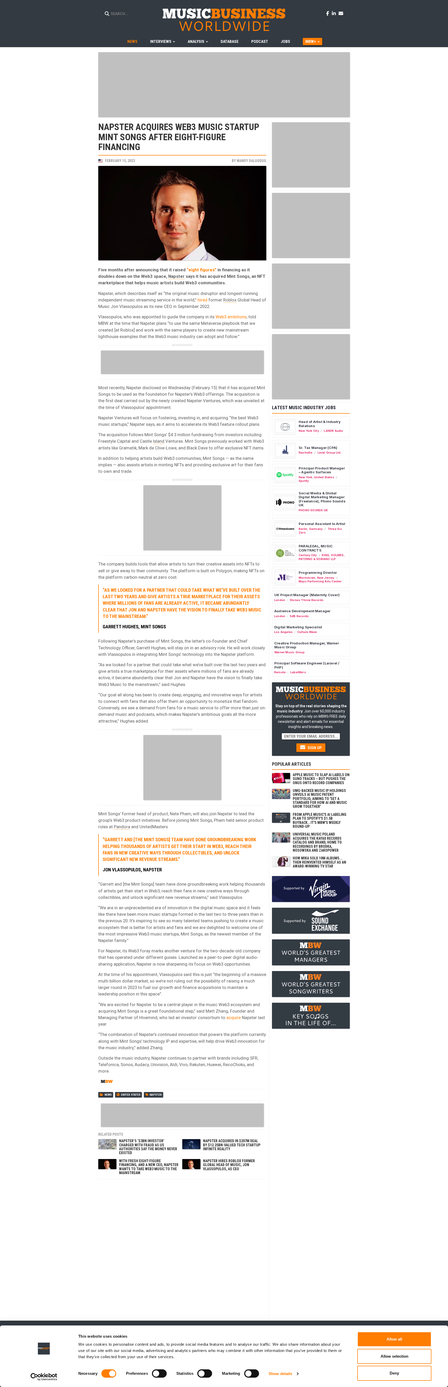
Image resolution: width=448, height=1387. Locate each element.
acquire (233, 1017)
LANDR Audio (333, 431)
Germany (316, 529)
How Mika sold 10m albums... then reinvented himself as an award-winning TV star (319, 862)
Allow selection (394, 1356)
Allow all (394, 1339)
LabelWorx (298, 672)
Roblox (229, 299)
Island (158, 441)
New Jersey (325, 578)
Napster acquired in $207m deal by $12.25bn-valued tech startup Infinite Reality (231, 1145)
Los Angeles (283, 632)
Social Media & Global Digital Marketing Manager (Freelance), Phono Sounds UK (322, 499)
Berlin (303, 529)
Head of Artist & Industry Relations (320, 424)
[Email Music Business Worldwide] (341, 13)
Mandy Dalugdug (251, 161)
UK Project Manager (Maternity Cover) (307, 595)
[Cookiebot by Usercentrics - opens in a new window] (44, 1377)
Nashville (305, 452)
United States (131, 1094)
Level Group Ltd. (329, 452)
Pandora (122, 826)
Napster (176, 276)
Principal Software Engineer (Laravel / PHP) (306, 665)
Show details (280, 1373)
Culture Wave (307, 632)
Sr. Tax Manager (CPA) (318, 448)
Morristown (307, 578)
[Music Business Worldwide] (224, 19)
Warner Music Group (289, 652)
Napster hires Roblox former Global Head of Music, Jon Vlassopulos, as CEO (229, 1165)
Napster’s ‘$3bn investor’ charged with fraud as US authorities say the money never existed (148, 1147)
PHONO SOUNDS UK (313, 510)
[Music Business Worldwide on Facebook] (328, 13)
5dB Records (299, 616)
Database (230, 41)
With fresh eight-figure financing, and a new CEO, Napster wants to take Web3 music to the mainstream (148, 1167)
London (279, 600)
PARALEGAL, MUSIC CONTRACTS (316, 548)
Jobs (285, 41)
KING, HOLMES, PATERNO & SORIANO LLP (322, 557)
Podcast (259, 41)
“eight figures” (201, 269)
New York (305, 477)
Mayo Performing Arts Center (320, 581)
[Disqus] (182, 1247)
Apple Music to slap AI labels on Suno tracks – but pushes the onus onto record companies (321, 779)
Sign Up (314, 747)
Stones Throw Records (307, 600)
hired (202, 299)
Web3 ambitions (231, 316)
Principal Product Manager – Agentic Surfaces (322, 470)
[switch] (159, 1373)
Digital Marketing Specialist (298, 627)
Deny (394, 1373)
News (132, 41)
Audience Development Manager (302, 611)
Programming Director (318, 572)
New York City (309, 431)
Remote (280, 672)
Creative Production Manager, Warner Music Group (306, 645)
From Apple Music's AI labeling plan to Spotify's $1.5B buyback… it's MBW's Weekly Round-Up (319, 820)
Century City (308, 555)
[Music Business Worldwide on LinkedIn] (335, 13)
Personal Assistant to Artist (322, 524)
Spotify (304, 481)
